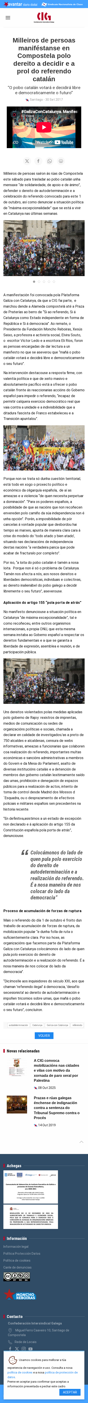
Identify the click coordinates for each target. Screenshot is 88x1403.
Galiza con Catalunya (57, 1025)
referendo (77, 1025)
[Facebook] (10, 1349)
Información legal (15, 1246)
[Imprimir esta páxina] (61, 161)
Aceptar (70, 1392)
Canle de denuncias (17, 1267)
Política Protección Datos (21, 1253)
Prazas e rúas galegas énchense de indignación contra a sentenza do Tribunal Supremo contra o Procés (57, 1108)
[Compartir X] (27, 161)
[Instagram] (23, 1349)
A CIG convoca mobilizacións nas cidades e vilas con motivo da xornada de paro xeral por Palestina (56, 1071)
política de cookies (19, 1372)
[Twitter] (17, 1349)
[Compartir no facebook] (38, 161)
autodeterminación (18, 1025)
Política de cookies (16, 1260)
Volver (44, 1035)
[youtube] (30, 1349)
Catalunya (37, 1025)
